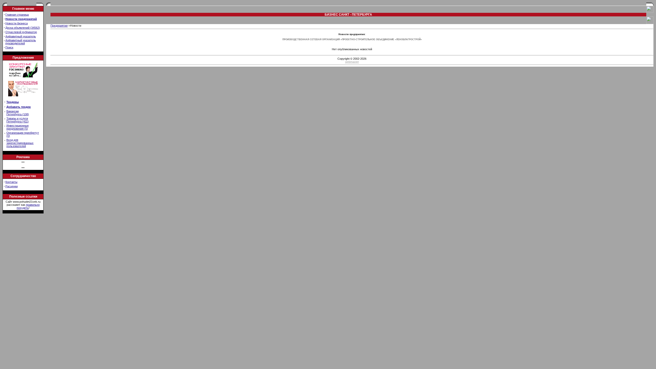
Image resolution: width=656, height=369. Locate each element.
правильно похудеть (28, 206)
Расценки (11, 186)
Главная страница (17, 14)
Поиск (9, 47)
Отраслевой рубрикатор (21, 32)
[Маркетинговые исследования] (23, 97)
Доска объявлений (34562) (22, 27)
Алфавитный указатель (20, 36)
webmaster (352, 61)
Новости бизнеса (16, 23)
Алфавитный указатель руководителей (20, 42)
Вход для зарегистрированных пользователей (20, 143)
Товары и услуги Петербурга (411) (17, 120)
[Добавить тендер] (23, 76)
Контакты (11, 181)
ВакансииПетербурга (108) (17, 113)
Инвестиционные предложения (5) (17, 127)
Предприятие (59, 25)
